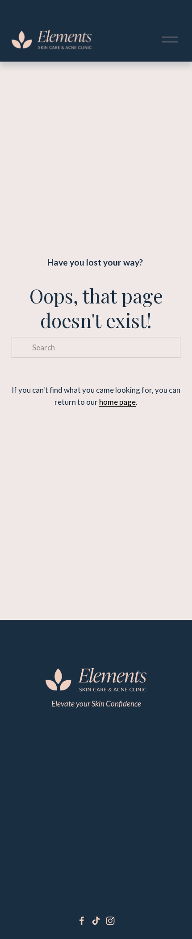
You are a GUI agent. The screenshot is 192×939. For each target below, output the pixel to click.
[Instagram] (110, 920)
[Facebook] (81, 920)
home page (117, 402)
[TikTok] (96, 920)
